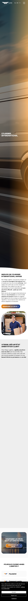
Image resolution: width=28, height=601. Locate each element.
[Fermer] (26, 583)
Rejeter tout (14, 595)
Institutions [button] (14, 598)
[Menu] (24, 3)
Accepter (14, 592)
